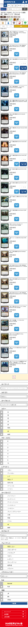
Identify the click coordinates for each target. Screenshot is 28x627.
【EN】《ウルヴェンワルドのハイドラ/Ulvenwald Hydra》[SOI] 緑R (16, 225)
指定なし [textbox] (4, 396)
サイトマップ (7, 611)
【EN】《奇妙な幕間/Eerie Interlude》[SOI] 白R (18, 60)
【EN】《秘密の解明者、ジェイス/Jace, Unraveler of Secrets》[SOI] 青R (16, 87)
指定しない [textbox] (4, 576)
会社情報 (6, 614)
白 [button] (3, 23)
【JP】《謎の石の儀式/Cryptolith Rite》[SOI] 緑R (17, 170)
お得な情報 (6, 616)
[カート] (26, 2)
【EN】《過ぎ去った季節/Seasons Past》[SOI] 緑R (18, 197)
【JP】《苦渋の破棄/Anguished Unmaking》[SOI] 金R (17, 252)
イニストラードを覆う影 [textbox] (8, 405)
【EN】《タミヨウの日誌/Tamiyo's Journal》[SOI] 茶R (17, 348)
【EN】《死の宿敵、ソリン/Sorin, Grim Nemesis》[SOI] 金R (16, 321)
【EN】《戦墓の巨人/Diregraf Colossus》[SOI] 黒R (18, 128)
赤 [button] (19, 23)
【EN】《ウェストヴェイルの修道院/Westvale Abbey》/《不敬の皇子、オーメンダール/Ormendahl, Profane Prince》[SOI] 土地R (18, 362)
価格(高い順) (10, 16)
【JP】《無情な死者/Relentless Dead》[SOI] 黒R (17, 142)
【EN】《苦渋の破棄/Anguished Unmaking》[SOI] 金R (17, 280)
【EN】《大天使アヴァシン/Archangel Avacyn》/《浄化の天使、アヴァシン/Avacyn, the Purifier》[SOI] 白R (17, 32)
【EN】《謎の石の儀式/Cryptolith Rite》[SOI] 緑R (17, 183)
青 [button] (8, 23)
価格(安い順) (17, 16)
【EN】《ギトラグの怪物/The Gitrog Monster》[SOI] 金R (16, 334)
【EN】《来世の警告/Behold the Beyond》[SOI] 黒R (17, 115)
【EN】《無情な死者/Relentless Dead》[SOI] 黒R (17, 156)
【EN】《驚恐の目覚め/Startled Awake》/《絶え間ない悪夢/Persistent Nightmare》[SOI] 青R (18, 101)
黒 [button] (14, 23)
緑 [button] (25, 23)
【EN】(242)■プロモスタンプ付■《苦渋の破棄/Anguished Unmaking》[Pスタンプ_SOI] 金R (18, 293)
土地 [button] (10, 26)
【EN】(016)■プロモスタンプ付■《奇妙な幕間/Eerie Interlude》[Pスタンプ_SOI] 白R (17, 73)
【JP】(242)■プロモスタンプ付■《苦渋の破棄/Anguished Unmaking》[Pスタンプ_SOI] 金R (18, 266)
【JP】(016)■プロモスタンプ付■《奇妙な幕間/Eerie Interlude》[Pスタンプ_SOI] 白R (17, 46)
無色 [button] (3, 26)
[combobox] (14, 396)
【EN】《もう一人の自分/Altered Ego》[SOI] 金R (17, 238)
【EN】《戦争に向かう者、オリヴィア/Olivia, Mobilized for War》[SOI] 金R (17, 307)
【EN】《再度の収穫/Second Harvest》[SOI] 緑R (17, 211)
